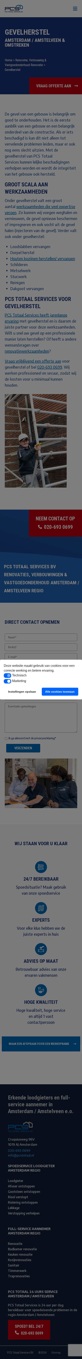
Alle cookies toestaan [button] (60, 691)
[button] (7, 675)
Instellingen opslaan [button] (22, 691)
